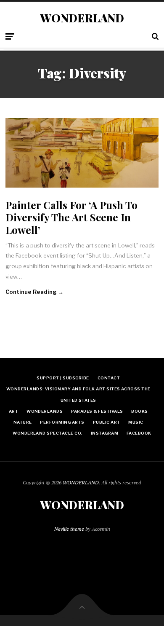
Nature (22, 422)
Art (13, 411)
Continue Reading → (34, 291)
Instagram (104, 433)
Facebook (139, 433)
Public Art (106, 422)
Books (139, 411)
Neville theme (69, 528)
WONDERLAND (82, 18)
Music (135, 422)
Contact (109, 378)
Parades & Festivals (97, 411)
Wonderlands (44, 411)
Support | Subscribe (63, 378)
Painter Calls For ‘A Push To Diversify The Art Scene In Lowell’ (71, 217)
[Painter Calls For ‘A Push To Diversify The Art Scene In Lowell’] (82, 153)
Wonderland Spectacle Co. (47, 433)
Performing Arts (62, 422)
